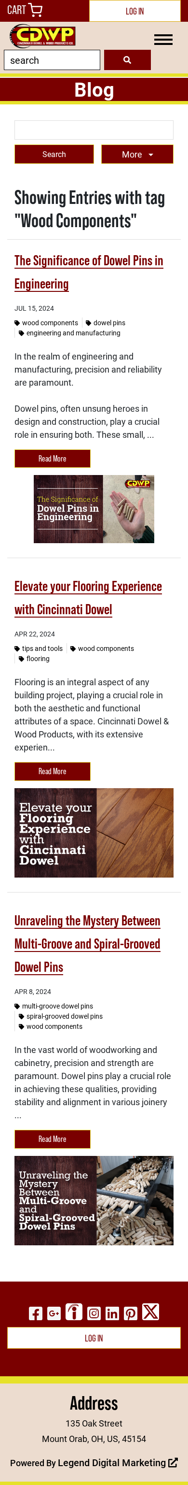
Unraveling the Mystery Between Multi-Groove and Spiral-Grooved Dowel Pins (87, 943)
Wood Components (50, 322)
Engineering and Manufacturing (74, 332)
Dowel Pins (109, 322)
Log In (135, 11)
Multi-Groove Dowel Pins (57, 1005)
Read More (53, 458)
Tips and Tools (42, 648)
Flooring (38, 658)
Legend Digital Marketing (113, 1462)
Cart (17, 9)
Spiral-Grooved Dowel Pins (65, 1016)
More (133, 154)
